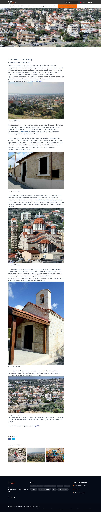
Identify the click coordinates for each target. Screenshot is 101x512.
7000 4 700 (77, 489)
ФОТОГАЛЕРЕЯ (53, 6)
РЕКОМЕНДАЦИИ (42, 6)
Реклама (73, 509)
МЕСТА (28, 6)
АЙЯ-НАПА (33, 489)
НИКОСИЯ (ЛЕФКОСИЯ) (36, 486)
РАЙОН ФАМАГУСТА (63, 489)
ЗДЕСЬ (37, 426)
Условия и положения (43, 509)
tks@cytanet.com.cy (80, 493)
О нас (79, 509)
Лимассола (24, 132)
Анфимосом (58, 200)
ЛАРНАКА (60, 486)
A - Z (34, 6)
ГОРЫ (54, 489)
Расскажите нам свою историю (67, 6)
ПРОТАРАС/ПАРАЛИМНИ (44, 489)
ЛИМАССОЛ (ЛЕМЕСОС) (50, 486)
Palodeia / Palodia (36, 81)
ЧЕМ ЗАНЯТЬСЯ (20, 6)
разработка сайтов (35, 506)
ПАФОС (67, 486)
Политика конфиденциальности (60, 509)
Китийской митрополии (44, 200)
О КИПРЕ (11, 6)
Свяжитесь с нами (88, 509)
